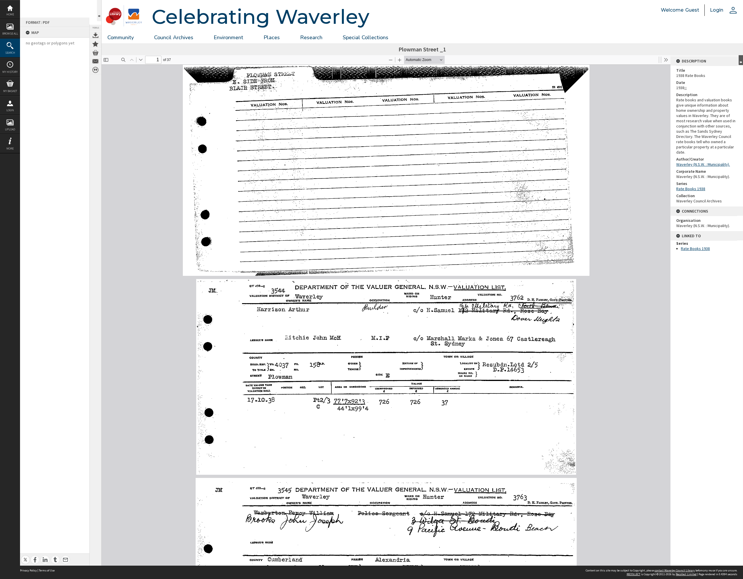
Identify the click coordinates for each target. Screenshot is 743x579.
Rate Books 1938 (690, 188)
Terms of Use (47, 570)
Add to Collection (95, 43)
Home (10, 14)
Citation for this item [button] (95, 70)
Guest (692, 10)
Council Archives (173, 37)
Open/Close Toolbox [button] (99, 10)
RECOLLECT (633, 574)
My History (10, 72)
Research (311, 37)
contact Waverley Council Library (674, 570)
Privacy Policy (28, 570)
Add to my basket (95, 52)
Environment (228, 37)
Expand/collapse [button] (741, 60)
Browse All (10, 33)
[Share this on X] (25, 556)
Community (120, 37)
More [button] (10, 148)
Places (272, 37)
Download (95, 35)
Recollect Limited (686, 574)
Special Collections (365, 37)
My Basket (10, 91)
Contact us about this (95, 61)
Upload (10, 129)
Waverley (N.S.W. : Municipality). (703, 164)
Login (10, 110)
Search (10, 53)
